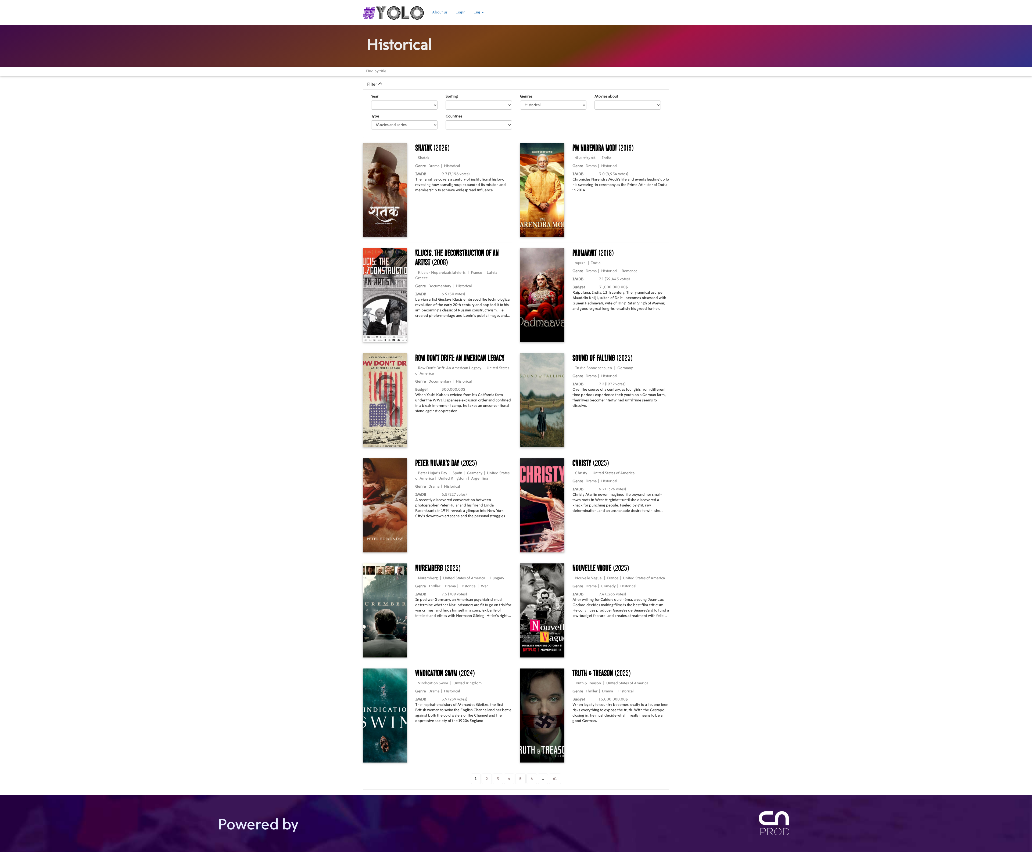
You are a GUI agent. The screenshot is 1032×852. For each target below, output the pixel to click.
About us (439, 12)
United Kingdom (452, 478)
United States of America (614, 473)
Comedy (608, 586)
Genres (526, 96)
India (606, 158)
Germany (625, 368)
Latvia (492, 273)
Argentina (479, 478)
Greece (421, 278)
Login (460, 12)
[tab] (516, 84)
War (484, 586)
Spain (457, 473)
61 (555, 779)
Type (375, 116)
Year (374, 96)
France (476, 273)
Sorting (452, 96)
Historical (452, 166)
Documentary (439, 286)
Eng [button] (477, 12)
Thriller (434, 586)
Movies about (606, 96)
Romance (629, 271)
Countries (454, 116)
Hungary (497, 578)
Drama (433, 166)
